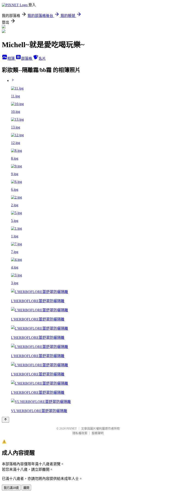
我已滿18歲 (11, 488)
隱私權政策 (79, 433)
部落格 (27, 58)
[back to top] (5, 420)
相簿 (11, 58)
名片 (42, 58)
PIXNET (71, 428)
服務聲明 (98, 433)
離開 (26, 488)
